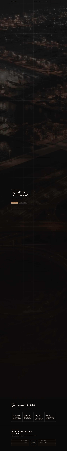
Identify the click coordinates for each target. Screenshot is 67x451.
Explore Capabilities (23, 202)
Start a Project (52, 1)
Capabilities (35, 1)
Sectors (39, 1)
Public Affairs (46, 1)
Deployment (42, 1)
